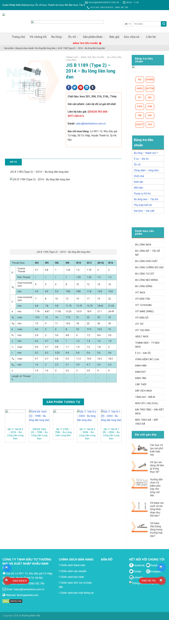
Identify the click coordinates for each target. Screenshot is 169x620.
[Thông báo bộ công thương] (146, 587)
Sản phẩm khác (93, 37)
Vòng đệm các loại (147, 359)
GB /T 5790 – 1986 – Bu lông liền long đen (63, 432)
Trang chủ (18, 37)
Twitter (137, 571)
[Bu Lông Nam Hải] (13, 21)
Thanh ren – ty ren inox (147, 344)
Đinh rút (140, 371)
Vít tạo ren (142, 330)
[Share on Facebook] (68, 87)
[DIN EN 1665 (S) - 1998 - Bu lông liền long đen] (39, 418)
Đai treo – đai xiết (144, 210)
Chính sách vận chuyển (73, 571)
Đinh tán (138, 181)
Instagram (156, 571)
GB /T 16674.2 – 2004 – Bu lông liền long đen (87, 434)
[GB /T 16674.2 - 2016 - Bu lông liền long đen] (15, 418)
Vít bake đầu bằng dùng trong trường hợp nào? (156, 530)
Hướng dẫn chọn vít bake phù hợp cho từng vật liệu (156, 487)
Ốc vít (72, 37)
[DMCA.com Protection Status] (12, 601)
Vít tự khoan (143, 305)
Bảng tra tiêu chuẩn (92, 57)
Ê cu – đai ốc (141, 158)
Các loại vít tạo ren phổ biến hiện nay (156, 449)
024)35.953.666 (98, 111)
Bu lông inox (143, 244)
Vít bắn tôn (142, 298)
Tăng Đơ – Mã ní (145, 397)
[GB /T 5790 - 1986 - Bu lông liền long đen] (63, 418)
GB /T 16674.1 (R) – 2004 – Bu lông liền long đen (111, 434)
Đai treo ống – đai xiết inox (149, 411)
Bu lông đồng (143, 286)
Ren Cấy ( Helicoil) (146, 403)
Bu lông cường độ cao (149, 267)
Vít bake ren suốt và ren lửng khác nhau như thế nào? (157, 509)
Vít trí (139, 323)
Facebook (139, 565)
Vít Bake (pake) (144, 311)
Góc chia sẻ (131, 37)
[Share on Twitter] (74, 87)
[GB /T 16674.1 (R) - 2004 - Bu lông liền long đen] (111, 418)
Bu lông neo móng (146, 280)
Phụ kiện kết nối (143, 205)
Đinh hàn (140, 365)
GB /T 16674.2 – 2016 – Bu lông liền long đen (15, 434)
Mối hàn (138, 187)
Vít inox (140, 292)
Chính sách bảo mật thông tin (77, 592)
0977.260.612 (76, 116)
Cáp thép (141, 384)
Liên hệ (151, 37)
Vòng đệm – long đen (146, 170)
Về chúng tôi (38, 37)
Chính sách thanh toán (72, 565)
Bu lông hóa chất (146, 261)
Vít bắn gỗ (141, 317)
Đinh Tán (140, 378)
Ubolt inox (141, 336)
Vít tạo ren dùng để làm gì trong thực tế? (157, 467)
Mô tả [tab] (13, 162)
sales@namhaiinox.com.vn (91, 123)
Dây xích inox (143, 390)
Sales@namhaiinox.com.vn (29, 589)
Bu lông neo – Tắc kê (146, 199)
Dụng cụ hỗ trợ (142, 193)
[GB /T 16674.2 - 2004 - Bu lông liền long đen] (87, 418)
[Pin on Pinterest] (80, 87)
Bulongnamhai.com (27, 595)
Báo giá (114, 37)
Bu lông (56, 37)
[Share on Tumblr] (92, 87)
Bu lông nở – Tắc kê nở (147, 252)
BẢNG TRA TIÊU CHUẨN (85, 43)
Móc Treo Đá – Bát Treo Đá (146, 421)
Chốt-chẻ (139, 176)
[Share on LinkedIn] (86, 87)
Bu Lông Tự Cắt (144, 273)
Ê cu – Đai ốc (143, 353)
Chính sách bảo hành (72, 577)
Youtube (154, 565)
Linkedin (138, 577)
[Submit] (164, 24)
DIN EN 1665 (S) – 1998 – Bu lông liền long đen (39, 434)
